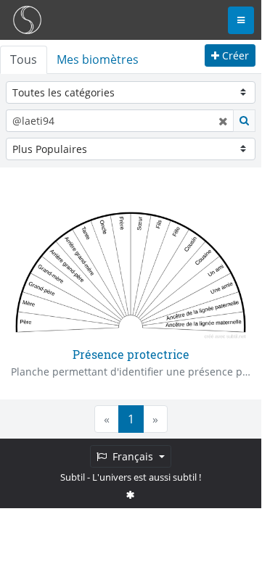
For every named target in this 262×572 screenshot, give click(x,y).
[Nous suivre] (130, 494)
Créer (234, 55)
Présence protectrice (131, 354)
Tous (23, 59)
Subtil (72, 477)
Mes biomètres (98, 59)
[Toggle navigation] (241, 20)
